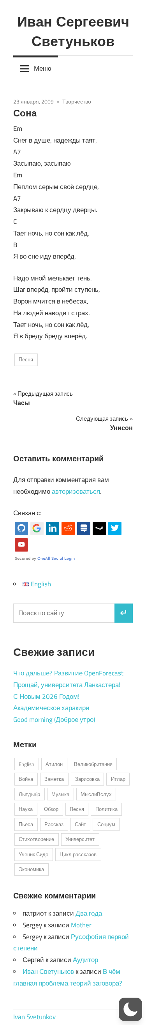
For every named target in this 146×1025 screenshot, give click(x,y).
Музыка (60, 794)
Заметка (54, 779)
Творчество (76, 101)
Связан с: (27, 513)
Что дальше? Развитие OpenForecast (68, 673)
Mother (81, 925)
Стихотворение (36, 839)
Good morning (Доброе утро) (54, 719)
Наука (26, 809)
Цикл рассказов (78, 854)
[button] (130, 1009)
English (26, 764)
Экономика (31, 869)
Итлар (118, 779)
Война (26, 779)
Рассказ (53, 824)
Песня (26, 359)
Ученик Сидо (33, 854)
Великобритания (93, 764)
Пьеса (26, 824)
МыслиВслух (96, 794)
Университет (80, 839)
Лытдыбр (29, 794)
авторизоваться (76, 491)
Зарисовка (87, 779)
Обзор (51, 809)
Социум (106, 824)
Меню (42, 68)
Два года (89, 913)
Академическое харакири (51, 708)
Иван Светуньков (48, 971)
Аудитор (85, 960)
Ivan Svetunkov (34, 1017)
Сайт (80, 824)
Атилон (54, 764)
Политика (106, 809)
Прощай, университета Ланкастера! (66, 685)
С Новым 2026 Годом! (46, 696)
